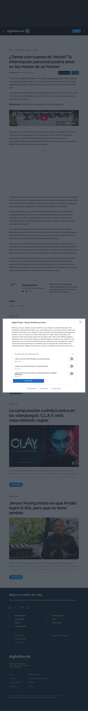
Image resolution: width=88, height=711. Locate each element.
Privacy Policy (56, 388)
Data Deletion (31, 388)
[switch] (70, 358)
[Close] (81, 323)
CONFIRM (29, 381)
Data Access (44, 388)
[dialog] (44, 356)
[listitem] (44, 354)
